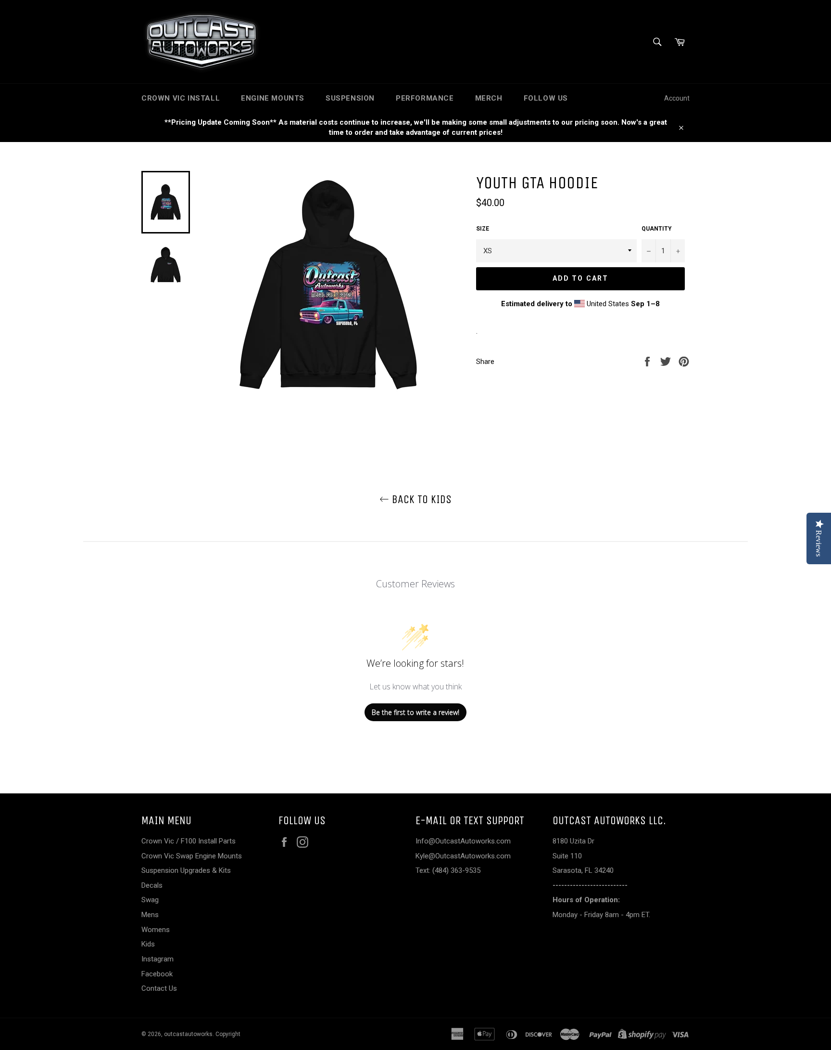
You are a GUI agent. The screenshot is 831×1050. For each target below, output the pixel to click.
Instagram (157, 959)
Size (482, 228)
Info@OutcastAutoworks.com (463, 841)
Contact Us (159, 988)
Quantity (657, 228)
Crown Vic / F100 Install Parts (188, 841)
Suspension (350, 98)
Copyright (227, 1034)
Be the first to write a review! (415, 712)
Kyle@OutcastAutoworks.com (463, 856)
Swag (150, 899)
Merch (489, 98)
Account (677, 98)
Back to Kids (420, 499)
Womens (155, 929)
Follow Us (546, 98)
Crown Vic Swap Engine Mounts (191, 856)
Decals (152, 885)
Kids (148, 944)
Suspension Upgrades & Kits (186, 870)
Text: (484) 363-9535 (448, 870)
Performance (425, 98)
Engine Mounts (272, 98)
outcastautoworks (188, 1034)
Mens (150, 914)
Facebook (157, 974)
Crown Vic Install (180, 98)
